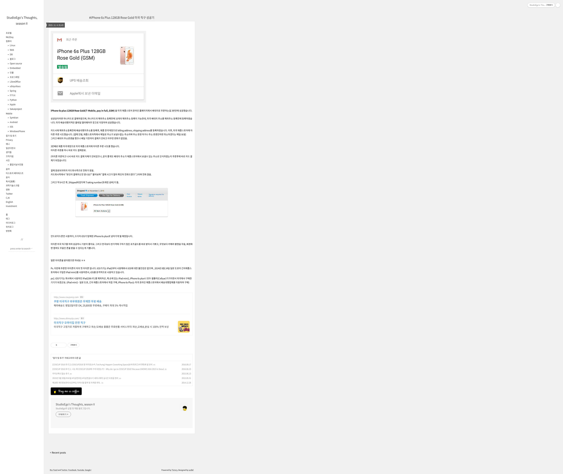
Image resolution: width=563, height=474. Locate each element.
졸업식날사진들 (16, 164)
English (9, 201)
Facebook (72, 470)
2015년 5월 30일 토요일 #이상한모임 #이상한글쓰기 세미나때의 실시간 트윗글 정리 (85, 378)
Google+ (88, 470)
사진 (8, 160)
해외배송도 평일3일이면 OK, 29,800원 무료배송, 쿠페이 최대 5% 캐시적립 (91, 305)
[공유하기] (60, 345)
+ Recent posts (58, 452)
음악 (8, 168)
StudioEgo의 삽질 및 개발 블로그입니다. (73, 408)
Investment (11, 205)
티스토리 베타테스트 (14, 173)
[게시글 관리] (63, 345)
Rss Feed (53, 470)
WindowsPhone (17, 131)
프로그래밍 (14, 77)
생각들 (9, 152)
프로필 (9, 32)
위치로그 (9, 226)
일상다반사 (10, 148)
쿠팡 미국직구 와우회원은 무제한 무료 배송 (78, 301)
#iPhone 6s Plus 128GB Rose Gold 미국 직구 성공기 (121, 17)
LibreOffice (15, 81)
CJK (8, 197)
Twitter (9, 193)
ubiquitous (15, 86)
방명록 (9, 230)
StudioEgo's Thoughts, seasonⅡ (75, 404)
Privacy (9, 139)
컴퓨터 (9, 41)
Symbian (13, 117)
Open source (15, 63)
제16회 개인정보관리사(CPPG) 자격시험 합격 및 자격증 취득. (76, 382)
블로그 (12, 58)
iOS (11, 126)
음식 (8, 177)
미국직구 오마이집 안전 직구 (69, 322)
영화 (8, 189)
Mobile (9, 113)
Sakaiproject (15, 108)
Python (13, 99)
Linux (12, 45)
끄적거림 (9, 156)
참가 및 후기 (11, 135)
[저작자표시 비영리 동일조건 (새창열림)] (83, 345)
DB (11, 54)
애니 (8, 143)
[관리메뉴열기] (558, 5)
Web (11, 49)
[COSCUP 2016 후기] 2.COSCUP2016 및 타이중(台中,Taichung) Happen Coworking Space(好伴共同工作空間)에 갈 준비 (102, 364)
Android (13, 122)
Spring (12, 90)
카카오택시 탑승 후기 (60, 373)
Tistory (174, 470)
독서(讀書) (10, 181)
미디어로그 (10, 222)
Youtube (80, 470)
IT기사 (12, 95)
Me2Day (9, 36)
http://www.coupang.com (66, 297)
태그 (8, 218)
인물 (11, 72)
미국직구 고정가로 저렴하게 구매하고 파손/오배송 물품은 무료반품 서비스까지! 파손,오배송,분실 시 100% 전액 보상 (111, 326)
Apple (12, 104)
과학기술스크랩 (12, 185)
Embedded (15, 67)
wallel (191, 470)
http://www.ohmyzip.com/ (66, 318)
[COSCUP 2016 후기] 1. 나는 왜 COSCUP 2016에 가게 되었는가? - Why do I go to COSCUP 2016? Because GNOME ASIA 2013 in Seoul (108, 369)
